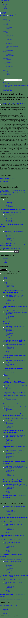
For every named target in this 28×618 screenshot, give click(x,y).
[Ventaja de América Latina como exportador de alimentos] (15, 282)
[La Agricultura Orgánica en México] (5, 387)
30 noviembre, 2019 (21, 103)
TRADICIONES (8, 67)
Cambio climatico (10, 236)
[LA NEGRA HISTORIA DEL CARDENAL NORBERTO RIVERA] (5, 375)
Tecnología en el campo (11, 399)
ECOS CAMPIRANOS (9, 50)
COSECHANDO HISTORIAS (10, 65)
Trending (8, 319)
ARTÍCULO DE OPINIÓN (10, 71)
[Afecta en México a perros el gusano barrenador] (15, 312)
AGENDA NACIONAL (6, 44)
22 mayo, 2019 (23, 418)
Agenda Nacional (10, 313)
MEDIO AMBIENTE (6, 38)
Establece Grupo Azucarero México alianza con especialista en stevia (14, 414)
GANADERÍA (5, 31)
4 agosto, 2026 (17, 229)
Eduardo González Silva (7, 212)
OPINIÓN (4, 70)
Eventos (7, 23)
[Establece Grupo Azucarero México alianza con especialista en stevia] (6, 408)
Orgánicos (8, 389)
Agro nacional (9, 333)
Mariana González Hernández (8, 103)
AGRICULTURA (5, 24)
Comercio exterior (10, 285)
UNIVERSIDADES (9, 62)
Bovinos (8, 299)
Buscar (2, 249)
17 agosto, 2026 (21, 360)
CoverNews (11, 616)
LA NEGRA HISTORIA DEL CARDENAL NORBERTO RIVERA (14, 382)
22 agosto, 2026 (21, 295)
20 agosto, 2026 (21, 310)
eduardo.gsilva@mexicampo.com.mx (9, 605)
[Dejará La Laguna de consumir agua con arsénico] (14, 216)
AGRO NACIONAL (9, 27)
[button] (3, 15)
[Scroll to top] (0, 617)
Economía (8, 287)
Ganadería (8, 239)
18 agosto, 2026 (21, 344)
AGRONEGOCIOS (9, 54)
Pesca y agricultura (7, 90)
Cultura (7, 365)
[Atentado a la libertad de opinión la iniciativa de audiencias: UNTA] (15, 329)
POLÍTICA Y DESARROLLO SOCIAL (12, 46)
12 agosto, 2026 (18, 212)
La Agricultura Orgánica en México (14, 392)
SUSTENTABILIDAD (9, 43)
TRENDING (5, 19)
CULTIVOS (8, 28)
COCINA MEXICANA (9, 66)
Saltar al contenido (4, 0)
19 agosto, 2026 (21, 326)
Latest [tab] (4, 275)
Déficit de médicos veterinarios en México (12, 209)
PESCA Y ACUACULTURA (10, 40)
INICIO (4, 17)
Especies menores (10, 316)
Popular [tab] (5, 277)
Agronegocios (9, 283)
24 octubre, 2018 (24, 385)
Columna (7, 73)
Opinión (8, 378)
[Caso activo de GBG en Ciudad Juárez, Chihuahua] (15, 298)
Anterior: (12, 190)
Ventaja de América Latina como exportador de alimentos (13, 291)
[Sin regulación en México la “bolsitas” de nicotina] (15, 346)
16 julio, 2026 (17, 248)
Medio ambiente (7, 89)
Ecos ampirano (9, 410)
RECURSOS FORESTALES (10, 42)
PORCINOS (8, 36)
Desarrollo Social (10, 202)
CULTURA (4, 63)
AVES (7, 32)
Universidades (9, 206)
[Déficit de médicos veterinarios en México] (13, 200)
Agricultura (8, 235)
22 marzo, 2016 (23, 406)
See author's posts (4, 181)
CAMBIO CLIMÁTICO (9, 39)
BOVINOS (7, 34)
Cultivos (8, 334)
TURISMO (7, 69)
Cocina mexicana (10, 364)
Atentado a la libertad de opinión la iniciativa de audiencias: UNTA (14, 340)
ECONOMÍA (5, 51)
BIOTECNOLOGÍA (9, 59)
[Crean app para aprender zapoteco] (5, 398)
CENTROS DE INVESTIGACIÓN (11, 61)
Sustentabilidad (9, 221)
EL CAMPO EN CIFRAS (10, 55)
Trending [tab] (5, 278)
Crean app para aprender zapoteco (13, 404)
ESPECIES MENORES (9, 35)
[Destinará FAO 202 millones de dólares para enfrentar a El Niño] (14, 233)
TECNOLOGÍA (5, 58)
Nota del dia (8, 20)
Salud (7, 47)
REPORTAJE (8, 74)
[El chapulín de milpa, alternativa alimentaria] (6, 362)
